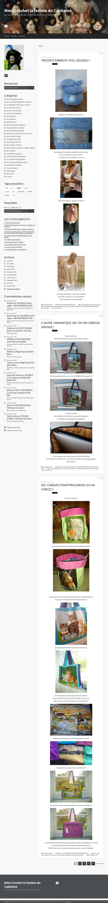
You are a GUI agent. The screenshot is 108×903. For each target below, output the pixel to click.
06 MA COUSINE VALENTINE (15, 131)
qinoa (9, 390)
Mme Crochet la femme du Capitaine (37, 10)
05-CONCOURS (11, 119)
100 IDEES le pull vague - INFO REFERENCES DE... (20, 304)
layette (26, 188)
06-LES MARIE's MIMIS (13, 136)
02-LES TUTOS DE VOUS (14, 111)
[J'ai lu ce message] (106, 901)
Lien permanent (48, 304)
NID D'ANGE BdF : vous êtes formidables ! (19, 340)
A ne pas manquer (12, 168)
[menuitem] (7, 36)
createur (55, 468)
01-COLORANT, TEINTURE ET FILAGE (18, 105)
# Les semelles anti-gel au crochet (15, 245)
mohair (97, 304)
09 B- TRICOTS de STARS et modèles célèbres (20, 148)
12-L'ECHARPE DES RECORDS (15, 159)
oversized (91, 304)
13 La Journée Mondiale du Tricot (16, 162)
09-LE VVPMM (10, 151)
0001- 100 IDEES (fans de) (14, 99)
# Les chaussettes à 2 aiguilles (13, 242)
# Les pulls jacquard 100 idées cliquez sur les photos (18, 236)
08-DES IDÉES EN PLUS (13, 142)
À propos (21, 36)
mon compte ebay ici (89, 459)
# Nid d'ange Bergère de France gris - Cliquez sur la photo (19, 226)
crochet (29, 192)
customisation (94, 468)
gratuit (7, 195)
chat (13, 195)
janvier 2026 (10, 269)
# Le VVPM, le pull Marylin (12, 240)
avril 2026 (10, 261)
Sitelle (9, 328)
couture (78, 468)
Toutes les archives (13, 289)
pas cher (68, 306)
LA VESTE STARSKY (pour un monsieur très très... (20, 329)
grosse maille (45, 308)
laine (12, 188)
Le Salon (9, 177)
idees (72, 306)
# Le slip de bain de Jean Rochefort (15, 249)
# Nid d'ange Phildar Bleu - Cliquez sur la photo (19, 229)
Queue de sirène (14, 375)
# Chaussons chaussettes (12, 223)
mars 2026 (10, 264)
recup (88, 468)
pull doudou (84, 304)
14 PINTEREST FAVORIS (14, 165)
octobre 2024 (11, 286)
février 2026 (10, 266)
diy (13, 192)
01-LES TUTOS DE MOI (13, 108)
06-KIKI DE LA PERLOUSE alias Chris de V (19, 134)
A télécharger (10, 171)
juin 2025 (9, 283)
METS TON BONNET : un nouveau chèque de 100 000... (20, 393)
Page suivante (100, 863)
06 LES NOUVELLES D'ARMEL (15, 128)
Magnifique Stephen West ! (20, 353)
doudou (96, 306)
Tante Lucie (12, 362)
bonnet (7, 192)
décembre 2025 (12, 272)
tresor (63, 306)
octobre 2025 (11, 278)
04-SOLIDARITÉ (11, 116)
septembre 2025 (12, 280)
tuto (6, 188)
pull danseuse (89, 306)
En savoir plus (68, 901)
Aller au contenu (5, 1)
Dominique (12, 315)
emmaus (58, 306)
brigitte (10, 303)
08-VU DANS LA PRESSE (13, 145)
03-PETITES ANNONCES (14, 114)
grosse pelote (52, 306)
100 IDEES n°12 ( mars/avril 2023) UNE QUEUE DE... (20, 378)
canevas (60, 468)
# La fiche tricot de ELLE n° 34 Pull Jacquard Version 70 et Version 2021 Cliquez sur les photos (19, 232)
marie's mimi (71, 468)
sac (51, 468)
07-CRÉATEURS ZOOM (13, 139)
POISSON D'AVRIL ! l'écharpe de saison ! (19, 406)
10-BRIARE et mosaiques (14, 154)
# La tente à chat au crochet (13, 247)
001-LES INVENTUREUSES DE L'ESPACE (18, 102)
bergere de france (80, 306)
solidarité (21, 192)
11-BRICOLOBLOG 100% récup (16, 156)
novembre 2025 (12, 275)
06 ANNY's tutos (11, 122)
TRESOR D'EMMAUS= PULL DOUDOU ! (65, 60)
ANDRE (10, 339)
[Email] (6, 26)
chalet (65, 468)
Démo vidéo (10, 174)
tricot (19, 188)
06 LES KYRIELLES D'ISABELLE (16, 125)
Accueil (6, 36)
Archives (14, 36)
